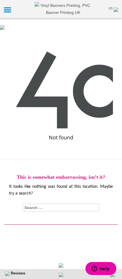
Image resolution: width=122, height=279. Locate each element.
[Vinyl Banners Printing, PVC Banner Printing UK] (63, 9)
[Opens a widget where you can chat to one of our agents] (100, 269)
